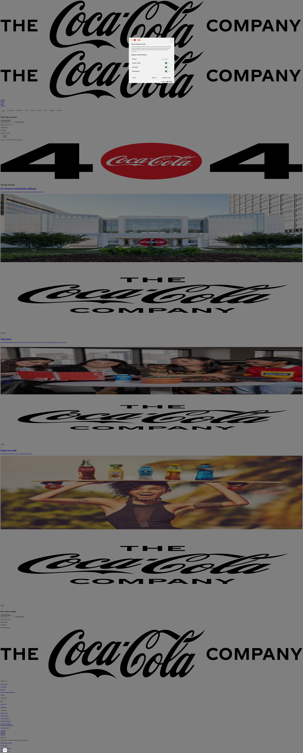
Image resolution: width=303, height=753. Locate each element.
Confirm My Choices (166, 77)
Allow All (134, 77)
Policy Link (133, 51)
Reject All (154, 77)
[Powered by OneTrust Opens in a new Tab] (167, 82)
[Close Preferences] (5, 750)
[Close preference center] (172, 40)
